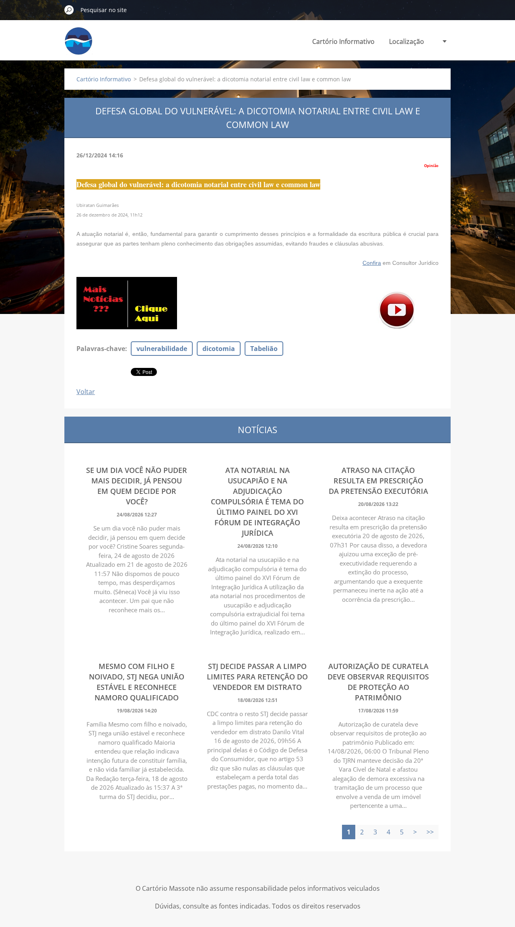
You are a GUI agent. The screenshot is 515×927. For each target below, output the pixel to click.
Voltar (85, 391)
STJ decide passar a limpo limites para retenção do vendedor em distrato (257, 676)
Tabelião (264, 348)
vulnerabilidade (161, 348)
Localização (406, 41)
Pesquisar (69, 9)
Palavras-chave (100, 348)
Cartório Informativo (343, 41)
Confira (372, 263)
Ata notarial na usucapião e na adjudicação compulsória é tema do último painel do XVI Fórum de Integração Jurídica (257, 501)
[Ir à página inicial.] (78, 45)
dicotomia (218, 348)
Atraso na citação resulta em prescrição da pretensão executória (378, 480)
